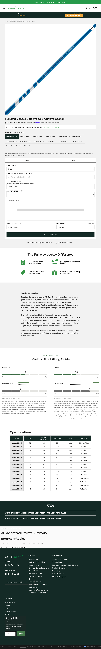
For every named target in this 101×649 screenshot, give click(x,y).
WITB (7, 614)
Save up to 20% (74, 16)
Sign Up (21, 634)
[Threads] (18, 565)
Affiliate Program (59, 577)
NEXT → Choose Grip (50, 235)
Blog (6, 608)
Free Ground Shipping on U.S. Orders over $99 (50, 2)
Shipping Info (34, 565)
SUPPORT (33, 555)
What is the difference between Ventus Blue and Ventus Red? (33, 518)
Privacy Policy (62, 646)
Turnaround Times (36, 582)
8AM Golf (23, 647)
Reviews (8, 605)
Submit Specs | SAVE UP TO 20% (65, 565)
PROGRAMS (57, 555)
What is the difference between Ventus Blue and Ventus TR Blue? (35, 513)
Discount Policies (35, 573)
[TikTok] (15, 565)
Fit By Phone (57, 562)
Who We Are (10, 602)
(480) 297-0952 (22, 15)
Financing (56, 571)
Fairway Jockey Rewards (51, 127)
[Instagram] (12, 565)
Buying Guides (10, 611)
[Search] (90, 8)
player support (29, 183)
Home (6, 21)
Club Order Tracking (37, 562)
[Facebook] (6, 565)
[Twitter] (9, 565)
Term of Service (75, 646)
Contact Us (33, 559)
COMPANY (9, 598)
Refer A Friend (58, 574)
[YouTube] (15, 574)
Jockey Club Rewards (60, 559)
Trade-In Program (59, 568)
